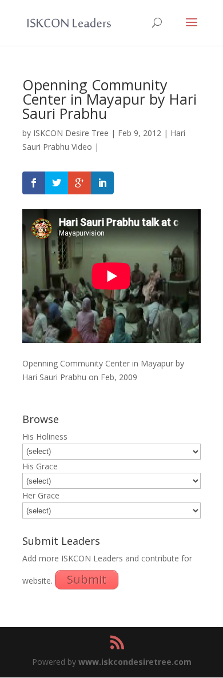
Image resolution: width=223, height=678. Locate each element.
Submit (86, 579)
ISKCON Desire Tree (71, 132)
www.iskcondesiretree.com (135, 661)
